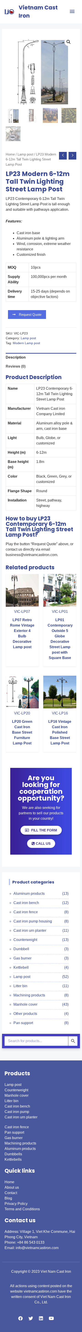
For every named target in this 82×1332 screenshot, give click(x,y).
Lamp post (25, 154)
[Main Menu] (72, 11)
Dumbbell (21, 949)
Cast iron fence (25, 912)
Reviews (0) (16, 366)
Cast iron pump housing (32, 921)
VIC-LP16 (60, 713)
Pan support (23, 1023)
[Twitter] (30, 1318)
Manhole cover (25, 1004)
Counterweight (25, 940)
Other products (25, 1014)
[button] (27, 314)
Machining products (29, 995)
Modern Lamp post (26, 343)
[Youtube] (51, 1318)
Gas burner (22, 958)
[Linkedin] (41, 1318)
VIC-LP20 (22, 713)
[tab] (41, 357)
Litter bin (20, 986)
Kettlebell (21, 967)
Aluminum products (29, 893)
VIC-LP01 (60, 611)
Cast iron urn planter (29, 930)
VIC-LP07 (22, 611)
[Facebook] (20, 1318)
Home (10, 154)
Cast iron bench (26, 903)
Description (16, 357)
